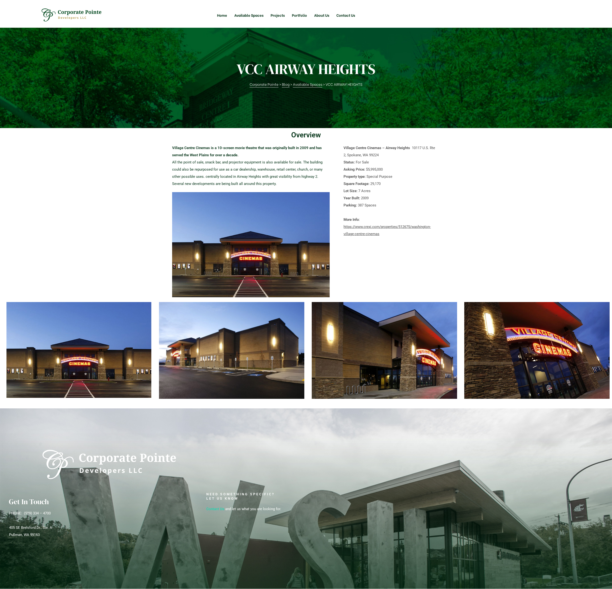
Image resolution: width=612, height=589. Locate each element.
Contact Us (215, 509)
